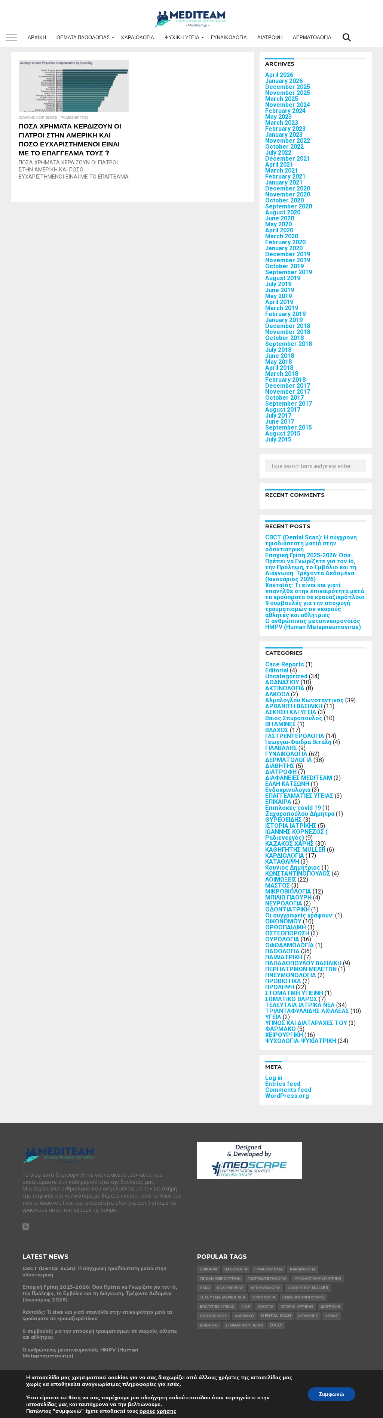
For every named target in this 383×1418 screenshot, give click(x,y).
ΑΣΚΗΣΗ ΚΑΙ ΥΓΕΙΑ (290, 712)
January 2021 (284, 182)
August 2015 (282, 433)
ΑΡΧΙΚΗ (37, 37)
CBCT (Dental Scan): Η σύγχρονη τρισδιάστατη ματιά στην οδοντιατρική (311, 543)
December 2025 (287, 86)
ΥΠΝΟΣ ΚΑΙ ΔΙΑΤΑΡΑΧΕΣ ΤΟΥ (306, 1023)
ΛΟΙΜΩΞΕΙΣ (280, 879)
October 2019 (284, 266)
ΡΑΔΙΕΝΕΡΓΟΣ (230, 1287)
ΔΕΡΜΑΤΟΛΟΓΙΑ (312, 37)
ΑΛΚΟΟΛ (277, 694)
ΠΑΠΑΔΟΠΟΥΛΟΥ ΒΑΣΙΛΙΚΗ (303, 963)
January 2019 (284, 319)
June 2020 (279, 218)
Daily (276, 1325)
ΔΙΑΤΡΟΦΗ (269, 37)
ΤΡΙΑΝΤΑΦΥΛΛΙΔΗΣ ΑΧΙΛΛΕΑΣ (307, 1011)
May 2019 (278, 296)
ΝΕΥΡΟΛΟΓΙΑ (283, 903)
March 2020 (281, 236)
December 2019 (287, 254)
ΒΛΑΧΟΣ (276, 730)
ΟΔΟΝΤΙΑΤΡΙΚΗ (287, 909)
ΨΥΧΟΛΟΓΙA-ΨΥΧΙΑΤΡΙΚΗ (300, 1040)
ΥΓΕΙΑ (273, 1017)
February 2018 (285, 379)
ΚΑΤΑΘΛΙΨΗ (282, 861)
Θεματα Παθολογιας (83, 37)
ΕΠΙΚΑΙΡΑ (278, 801)
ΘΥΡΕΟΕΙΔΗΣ (283, 819)
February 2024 (285, 110)
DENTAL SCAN (276, 1315)
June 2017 (279, 421)
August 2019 (282, 278)
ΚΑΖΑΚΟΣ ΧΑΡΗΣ (289, 843)
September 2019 (288, 272)
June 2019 (279, 290)
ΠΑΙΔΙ (205, 1287)
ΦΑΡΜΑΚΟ (280, 1028)
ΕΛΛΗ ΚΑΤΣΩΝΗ (287, 783)
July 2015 (278, 439)
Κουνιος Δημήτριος (292, 867)
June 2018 (279, 355)
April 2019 (279, 302)
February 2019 (285, 314)
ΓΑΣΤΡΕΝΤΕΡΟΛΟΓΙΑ (294, 736)
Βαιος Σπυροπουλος (293, 718)
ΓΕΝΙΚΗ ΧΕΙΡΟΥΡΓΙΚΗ (220, 1278)
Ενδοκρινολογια (287, 789)
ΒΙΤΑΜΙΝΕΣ (280, 724)
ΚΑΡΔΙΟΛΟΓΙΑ (137, 37)
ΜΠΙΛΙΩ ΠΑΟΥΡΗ (288, 897)
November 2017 (287, 391)
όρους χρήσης (158, 1411)
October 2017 (284, 397)
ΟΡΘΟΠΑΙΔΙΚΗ (285, 927)
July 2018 (278, 349)
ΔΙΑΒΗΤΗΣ (279, 766)
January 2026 (284, 80)
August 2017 (282, 409)
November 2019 (287, 260)
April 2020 (279, 230)
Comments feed (288, 1089)
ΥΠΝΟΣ (331, 1315)
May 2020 (278, 224)
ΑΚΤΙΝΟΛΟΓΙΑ (284, 688)
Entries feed (282, 1083)
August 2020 (282, 212)
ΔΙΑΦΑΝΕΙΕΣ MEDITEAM (298, 777)
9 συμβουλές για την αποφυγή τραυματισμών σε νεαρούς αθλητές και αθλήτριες (307, 609)
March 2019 (281, 308)
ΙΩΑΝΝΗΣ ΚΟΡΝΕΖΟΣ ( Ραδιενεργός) (296, 834)
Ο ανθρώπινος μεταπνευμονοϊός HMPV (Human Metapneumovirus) (313, 624)
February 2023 (285, 128)
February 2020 (285, 242)
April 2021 (279, 164)
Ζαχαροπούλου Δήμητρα (299, 813)
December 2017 (287, 385)
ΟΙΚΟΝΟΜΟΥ (283, 921)
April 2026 (279, 74)
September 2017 (288, 403)
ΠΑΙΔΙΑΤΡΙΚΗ (283, 957)
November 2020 (287, 194)
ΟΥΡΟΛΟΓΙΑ (282, 939)
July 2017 (278, 415)
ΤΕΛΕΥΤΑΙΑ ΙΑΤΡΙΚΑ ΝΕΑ (300, 1005)
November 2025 (287, 92)
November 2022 (287, 140)
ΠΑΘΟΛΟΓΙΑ (282, 951)
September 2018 (288, 343)
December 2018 (287, 325)
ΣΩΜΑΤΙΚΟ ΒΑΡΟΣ (291, 999)
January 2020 (284, 248)
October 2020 (284, 200)
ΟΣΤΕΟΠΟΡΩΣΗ (287, 933)
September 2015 (288, 427)
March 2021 (281, 170)
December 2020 (287, 188)
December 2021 (287, 158)
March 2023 (281, 122)
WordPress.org (287, 1095)
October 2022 (284, 146)
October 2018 (284, 337)
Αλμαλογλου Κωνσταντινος (304, 700)
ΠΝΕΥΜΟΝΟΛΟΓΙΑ (290, 975)
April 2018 (279, 367)
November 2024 (287, 104)
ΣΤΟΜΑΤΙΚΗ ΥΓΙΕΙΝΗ (294, 993)
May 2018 (278, 361)
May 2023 (278, 116)
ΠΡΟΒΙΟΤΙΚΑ (283, 981)
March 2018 (281, 373)
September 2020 (288, 206)
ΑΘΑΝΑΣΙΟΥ (282, 682)
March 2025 (281, 98)
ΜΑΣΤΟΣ (277, 885)
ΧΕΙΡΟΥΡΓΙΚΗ (284, 1034)
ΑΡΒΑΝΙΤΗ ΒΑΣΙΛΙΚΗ (293, 706)
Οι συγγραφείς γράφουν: (299, 915)
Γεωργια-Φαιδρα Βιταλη (298, 742)
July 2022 (278, 152)
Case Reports (284, 664)
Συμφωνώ (331, 1394)
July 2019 (278, 284)
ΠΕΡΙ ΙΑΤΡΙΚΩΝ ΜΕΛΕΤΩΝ (301, 969)
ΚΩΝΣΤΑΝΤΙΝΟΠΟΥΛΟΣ (297, 873)
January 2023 (284, 134)
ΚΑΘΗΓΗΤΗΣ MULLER (295, 849)
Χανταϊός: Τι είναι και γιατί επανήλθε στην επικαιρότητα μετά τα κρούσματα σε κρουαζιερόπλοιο (315, 591)
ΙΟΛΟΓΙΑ (265, 1306)
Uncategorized (286, 676)
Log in (273, 1077)
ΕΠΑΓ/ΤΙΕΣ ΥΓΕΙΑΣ (217, 1306)
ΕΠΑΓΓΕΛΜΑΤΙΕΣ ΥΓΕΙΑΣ (299, 795)
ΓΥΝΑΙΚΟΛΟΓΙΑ (229, 37)
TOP (246, 1306)
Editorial (276, 670)
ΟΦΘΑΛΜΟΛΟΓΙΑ (289, 945)
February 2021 (285, 176)
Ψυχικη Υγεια (182, 37)
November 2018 (287, 331)
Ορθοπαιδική (213, 1315)
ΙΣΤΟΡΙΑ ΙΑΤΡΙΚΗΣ (290, 825)
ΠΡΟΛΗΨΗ (279, 987)
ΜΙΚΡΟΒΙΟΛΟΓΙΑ (288, 891)
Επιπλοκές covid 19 (293, 807)
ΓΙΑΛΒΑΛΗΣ (281, 748)
